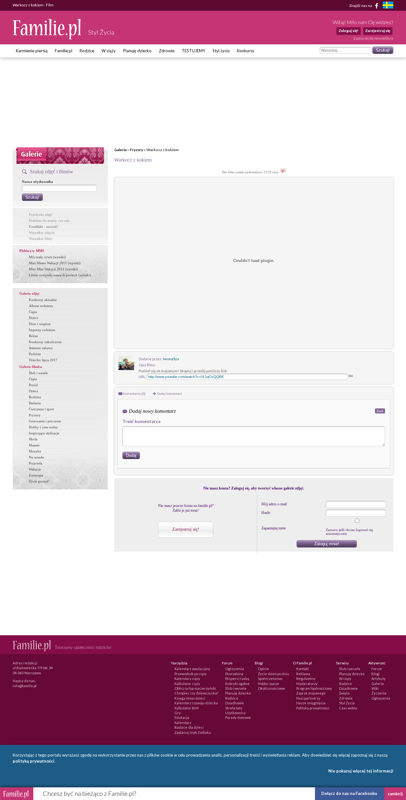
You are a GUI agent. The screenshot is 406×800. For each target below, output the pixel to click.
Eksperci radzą (237, 678)
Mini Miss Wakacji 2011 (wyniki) (53, 269)
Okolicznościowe (271, 688)
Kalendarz (182, 722)
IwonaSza (171, 358)
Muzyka (35, 451)
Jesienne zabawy (41, 348)
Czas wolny (348, 708)
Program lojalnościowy (314, 688)
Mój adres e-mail (274, 504)
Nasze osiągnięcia (310, 703)
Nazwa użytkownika (37, 181)
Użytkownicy (235, 713)
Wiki (375, 688)
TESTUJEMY (193, 50)
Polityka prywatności (312, 708)
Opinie (263, 669)
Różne (33, 336)
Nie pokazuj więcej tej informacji (360, 770)
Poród (33, 385)
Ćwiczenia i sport (41, 409)
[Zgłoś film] (283, 172)
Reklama (303, 674)
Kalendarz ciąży (187, 678)
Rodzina (35, 397)
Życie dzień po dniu (273, 674)
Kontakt (302, 669)
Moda (33, 439)
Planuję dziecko (137, 50)
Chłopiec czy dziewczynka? (196, 693)
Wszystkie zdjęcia (42, 232)
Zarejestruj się (377, 30)
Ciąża (33, 312)
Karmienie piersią (32, 50)
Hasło (265, 512)
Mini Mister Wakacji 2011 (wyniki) (55, 263)
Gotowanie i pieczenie (45, 421)
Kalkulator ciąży (187, 684)
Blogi (375, 674)
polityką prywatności (33, 761)
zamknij (395, 793)
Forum (376, 669)
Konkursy (245, 50)
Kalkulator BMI (186, 708)
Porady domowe (238, 717)
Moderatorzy (307, 684)
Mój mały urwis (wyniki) (47, 257)
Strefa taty (233, 708)
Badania (35, 403)
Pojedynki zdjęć (40, 214)
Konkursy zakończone (45, 342)
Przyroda (35, 463)
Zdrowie (166, 50)
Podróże (35, 354)
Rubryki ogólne (237, 684)
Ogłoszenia (234, 669)
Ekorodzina (234, 674)
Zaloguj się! (348, 30)
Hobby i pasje (268, 684)
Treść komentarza (141, 421)
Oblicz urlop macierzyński (195, 688)
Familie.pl (63, 50)
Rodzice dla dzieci (189, 727)
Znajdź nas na (361, 5)
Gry (177, 713)
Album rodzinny (41, 306)
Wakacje (35, 469)
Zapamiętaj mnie (273, 528)
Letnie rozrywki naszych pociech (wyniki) (60, 275)
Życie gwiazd (39, 481)
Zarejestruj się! (185, 529)
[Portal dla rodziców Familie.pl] (47, 37)
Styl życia (221, 50)
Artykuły (378, 678)
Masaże (34, 445)
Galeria (120, 149)
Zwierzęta (36, 475)
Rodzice (87, 50)
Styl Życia (347, 703)
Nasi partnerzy (308, 698)
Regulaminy (306, 678)
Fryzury (136, 149)
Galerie (377, 684)
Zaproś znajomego (310, 693)
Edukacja (181, 717)
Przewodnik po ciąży (190, 674)
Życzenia (378, 693)
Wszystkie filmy (40, 238)
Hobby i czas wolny (43, 427)
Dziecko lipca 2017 (43, 360)
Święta (344, 693)
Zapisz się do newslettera (373, 38)
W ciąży (109, 50)
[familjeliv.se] (388, 6)
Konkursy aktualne (43, 300)
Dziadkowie (234, 703)
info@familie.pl (24, 686)
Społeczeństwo (270, 678)
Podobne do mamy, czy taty (49, 220)
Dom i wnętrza (39, 324)
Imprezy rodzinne (42, 330)
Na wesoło (36, 457)
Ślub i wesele (38, 373)
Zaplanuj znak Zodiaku (192, 732)
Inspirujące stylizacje (44, 433)
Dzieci (33, 318)
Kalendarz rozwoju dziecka (196, 703)
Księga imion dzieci (189, 698)
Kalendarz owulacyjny (192, 669)
